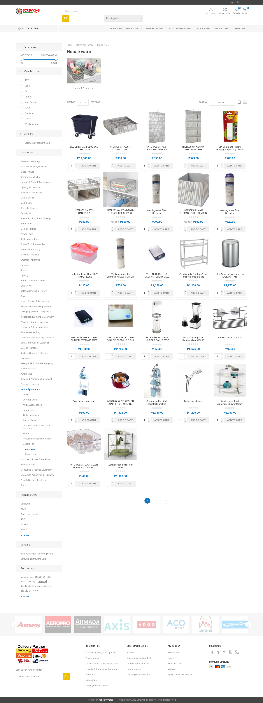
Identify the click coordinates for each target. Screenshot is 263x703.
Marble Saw (26, 203)
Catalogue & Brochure (97, 685)
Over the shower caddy (84, 401)
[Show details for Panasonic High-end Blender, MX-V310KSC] (193, 317)
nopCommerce (106, 700)
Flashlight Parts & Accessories (36, 182)
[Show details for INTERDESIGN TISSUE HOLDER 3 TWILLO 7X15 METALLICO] (157, 317)
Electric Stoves (30, 420)
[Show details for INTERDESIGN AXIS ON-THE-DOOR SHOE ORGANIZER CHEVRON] (193, 126)
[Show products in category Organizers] (84, 70)
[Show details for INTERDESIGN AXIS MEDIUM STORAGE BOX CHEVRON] (120, 189)
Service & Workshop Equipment (36, 379)
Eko (26, 91)
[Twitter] (212, 652)
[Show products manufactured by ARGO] (58, 624)
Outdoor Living (30, 399)
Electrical (25, 265)
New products (134, 669)
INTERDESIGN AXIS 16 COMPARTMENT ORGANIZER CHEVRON (120, 149)
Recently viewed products (139, 658)
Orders (171, 658)
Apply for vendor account (180, 674)
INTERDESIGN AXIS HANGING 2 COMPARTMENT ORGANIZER (84, 214)
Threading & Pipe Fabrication (35, 327)
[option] (28, 624)
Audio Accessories (32, 405)
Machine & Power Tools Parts (35, 459)
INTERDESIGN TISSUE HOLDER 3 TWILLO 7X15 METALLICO (157, 340)
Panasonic (30, 113)
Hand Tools (26, 223)
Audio (26, 394)
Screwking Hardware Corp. (38, 143)
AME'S (24, 529)
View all (25, 536)
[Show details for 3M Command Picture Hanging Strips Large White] (230, 126)
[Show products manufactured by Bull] (235, 624)
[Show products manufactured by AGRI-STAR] (176, 624)
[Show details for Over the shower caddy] (84, 380)
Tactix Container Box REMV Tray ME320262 (84, 275)
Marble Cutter (27, 197)
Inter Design (31, 102)
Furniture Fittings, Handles (33, 166)
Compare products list (138, 663)
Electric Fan (28, 444)
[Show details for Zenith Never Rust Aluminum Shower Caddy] (230, 380)
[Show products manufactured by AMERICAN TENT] (117, 624)
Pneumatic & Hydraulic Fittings (36, 218)
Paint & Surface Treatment (34, 480)
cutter (49, 577)
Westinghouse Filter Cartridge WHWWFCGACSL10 (230, 213)
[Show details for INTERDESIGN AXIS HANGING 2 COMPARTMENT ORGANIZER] (84, 189)
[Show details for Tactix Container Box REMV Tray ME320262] (84, 253)
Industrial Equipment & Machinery (37, 316)
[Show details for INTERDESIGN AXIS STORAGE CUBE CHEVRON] (193, 189)
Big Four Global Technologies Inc (37, 553)
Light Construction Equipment (35, 342)
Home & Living (28, 464)
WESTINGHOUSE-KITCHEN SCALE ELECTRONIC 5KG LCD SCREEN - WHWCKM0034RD (120, 405)
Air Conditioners (31, 415)
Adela (23, 509)
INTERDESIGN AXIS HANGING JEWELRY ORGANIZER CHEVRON (157, 149)
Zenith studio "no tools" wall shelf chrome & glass (193, 275)
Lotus (27, 107)
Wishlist (172, 669)
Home (69, 45)
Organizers (84, 87)
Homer (28, 96)
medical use (46, 586)
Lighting (24, 275)
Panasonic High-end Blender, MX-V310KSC (193, 339)
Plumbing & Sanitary (30, 332)
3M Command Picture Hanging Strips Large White (229, 148)
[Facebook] (218, 652)
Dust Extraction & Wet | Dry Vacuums (36, 427)
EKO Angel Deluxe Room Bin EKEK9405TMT (230, 275)
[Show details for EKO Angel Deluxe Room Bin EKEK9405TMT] (230, 253)
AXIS (27, 80)
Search (65, 18)
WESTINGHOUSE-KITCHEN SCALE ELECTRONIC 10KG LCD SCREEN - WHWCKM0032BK (84, 341)
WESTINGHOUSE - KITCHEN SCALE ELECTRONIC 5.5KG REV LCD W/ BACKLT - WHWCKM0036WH (120, 341)
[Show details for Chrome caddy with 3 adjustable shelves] (157, 380)
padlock (26, 590)
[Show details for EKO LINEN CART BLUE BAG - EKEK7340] (84, 126)
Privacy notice (93, 658)
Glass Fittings (27, 171)
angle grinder (27, 577)
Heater (26, 433)
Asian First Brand (29, 514)
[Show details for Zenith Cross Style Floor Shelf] (120, 444)
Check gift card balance (138, 674)
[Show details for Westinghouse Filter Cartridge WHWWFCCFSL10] (120, 253)
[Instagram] (230, 652)
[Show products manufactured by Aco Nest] (87, 624)
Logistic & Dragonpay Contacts (101, 669)
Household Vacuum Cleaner (37, 438)
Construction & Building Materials (37, 337)
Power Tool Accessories (33, 244)
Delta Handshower (193, 401)
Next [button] (249, 625)
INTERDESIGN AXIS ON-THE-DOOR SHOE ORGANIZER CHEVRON (193, 149)
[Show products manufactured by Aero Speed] (146, 624)
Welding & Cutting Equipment (35, 322)
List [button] (245, 102)
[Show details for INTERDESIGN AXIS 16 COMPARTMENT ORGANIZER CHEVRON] (120, 126)
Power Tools (27, 234)
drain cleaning (28, 581)
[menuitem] (105, 652)
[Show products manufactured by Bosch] (205, 624)
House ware (29, 449)
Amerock (25, 524)
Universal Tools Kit (30, 254)
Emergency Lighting (30, 260)
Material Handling (29, 348)
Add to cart (88, 166)
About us (90, 674)
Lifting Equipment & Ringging (35, 311)
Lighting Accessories (31, 187)
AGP (23, 519)
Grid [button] (239, 102)
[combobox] (116, 11)
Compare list (224, 13)
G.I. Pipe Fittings (28, 228)
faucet (42, 581)
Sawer (24, 296)
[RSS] (237, 652)
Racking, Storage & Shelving (34, 353)
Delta (27, 85)
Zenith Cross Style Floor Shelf (120, 466)
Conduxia (25, 503)
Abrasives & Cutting (30, 249)
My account (211, 13)
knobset (36, 586)
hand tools (26, 586)
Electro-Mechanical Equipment (36, 306)
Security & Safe (28, 368)
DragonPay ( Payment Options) (101, 652)
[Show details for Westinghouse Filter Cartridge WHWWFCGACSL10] (230, 189)
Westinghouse (32, 124)
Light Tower (26, 285)
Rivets (24, 270)
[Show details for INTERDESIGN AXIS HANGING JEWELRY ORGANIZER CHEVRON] (157, 126)
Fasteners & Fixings (30, 161)
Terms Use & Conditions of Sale (102, 663)
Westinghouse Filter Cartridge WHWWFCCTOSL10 (157, 213)
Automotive (26, 373)
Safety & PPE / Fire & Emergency (37, 363)
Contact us (91, 680)
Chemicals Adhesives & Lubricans (37, 475)
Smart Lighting (28, 208)
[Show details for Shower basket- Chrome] (230, 317)
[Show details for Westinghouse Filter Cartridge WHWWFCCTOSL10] (157, 189)
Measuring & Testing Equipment (36, 469)
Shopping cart (175, 663)
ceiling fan (40, 577)
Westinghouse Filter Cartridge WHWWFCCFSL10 (120, 275)
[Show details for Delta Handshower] (193, 380)
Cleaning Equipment (30, 384)
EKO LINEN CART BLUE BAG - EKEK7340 (84, 148)
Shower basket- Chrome (230, 337)
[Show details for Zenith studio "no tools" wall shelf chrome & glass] (193, 253)
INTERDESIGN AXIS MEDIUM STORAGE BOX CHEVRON (121, 211)
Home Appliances (30, 389)
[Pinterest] (224, 652)
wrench (36, 590)
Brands (24, 485)
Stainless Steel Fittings (32, 192)
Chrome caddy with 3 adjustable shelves (157, 402)
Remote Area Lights (30, 177)
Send (66, 676)
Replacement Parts (30, 239)
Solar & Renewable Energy (34, 291)
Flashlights (26, 213)
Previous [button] (14, 625)
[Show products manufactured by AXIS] (28, 624)
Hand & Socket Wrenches (33, 280)
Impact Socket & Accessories (36, 301)
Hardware (25, 358)
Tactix (28, 118)
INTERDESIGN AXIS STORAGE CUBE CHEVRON (193, 211)
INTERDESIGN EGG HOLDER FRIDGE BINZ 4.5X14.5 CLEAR (84, 467)
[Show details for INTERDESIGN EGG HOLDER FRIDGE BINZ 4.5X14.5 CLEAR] (84, 444)
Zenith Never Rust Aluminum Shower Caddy (229, 402)
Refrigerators (29, 410)
